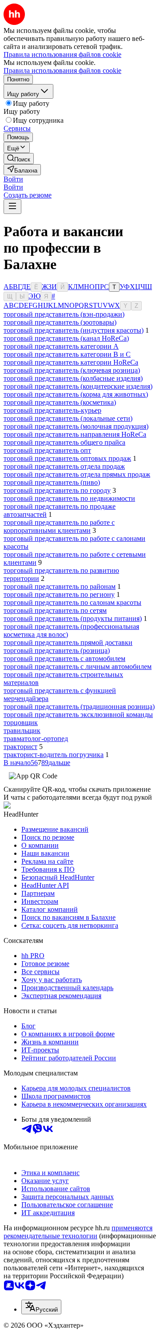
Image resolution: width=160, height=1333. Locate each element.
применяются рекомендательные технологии (78, 1232)
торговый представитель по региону (59, 594)
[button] (13, 179)
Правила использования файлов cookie (62, 70)
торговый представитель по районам (60, 586)
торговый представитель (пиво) (52, 482)
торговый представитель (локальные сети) (68, 418)
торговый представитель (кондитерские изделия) (78, 386)
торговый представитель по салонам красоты (72, 602)
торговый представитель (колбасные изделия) (73, 378)
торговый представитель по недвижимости (69, 498)
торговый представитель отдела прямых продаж (77, 474)
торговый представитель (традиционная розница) (79, 706)
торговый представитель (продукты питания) (73, 618)
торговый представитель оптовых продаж (67, 458)
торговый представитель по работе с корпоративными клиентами (59, 526)
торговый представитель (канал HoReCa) (66, 338)
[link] (19, 158)
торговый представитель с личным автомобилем (78, 666)
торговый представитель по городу (57, 490)
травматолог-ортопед (36, 738)
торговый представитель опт (47, 450)
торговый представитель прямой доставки (68, 642)
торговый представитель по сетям (55, 610)
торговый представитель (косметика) (60, 402)
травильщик (22, 730)
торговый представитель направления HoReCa (75, 434)
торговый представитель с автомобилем (64, 658)
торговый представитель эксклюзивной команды (78, 714)
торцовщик (21, 722)
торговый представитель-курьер (52, 410)
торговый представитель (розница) (57, 650)
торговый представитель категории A (61, 346)
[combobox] (41, 1307)
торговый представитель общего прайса (64, 442)
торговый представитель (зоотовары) (60, 322)
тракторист (20, 746)
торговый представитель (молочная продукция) (76, 426)
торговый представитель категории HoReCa (71, 362)
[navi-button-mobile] (12, 206)
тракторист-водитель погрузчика (54, 754)
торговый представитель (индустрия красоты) (74, 330)
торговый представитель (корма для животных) (76, 394)
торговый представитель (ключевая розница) (72, 370)
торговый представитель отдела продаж (64, 466)
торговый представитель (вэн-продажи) (64, 314)
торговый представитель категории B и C (67, 354)
